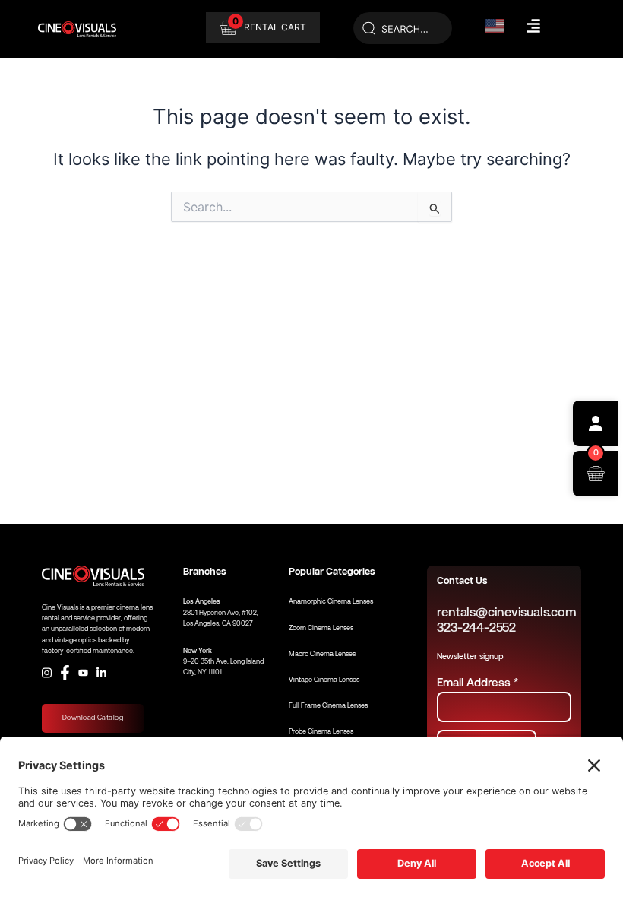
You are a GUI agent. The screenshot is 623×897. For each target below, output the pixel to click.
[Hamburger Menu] (533, 25)
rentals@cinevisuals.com (506, 612)
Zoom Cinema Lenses (321, 628)
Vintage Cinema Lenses (324, 679)
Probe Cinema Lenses (321, 731)
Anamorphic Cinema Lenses (331, 601)
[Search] (402, 29)
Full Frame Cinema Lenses (328, 705)
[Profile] (595, 423)
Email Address (477, 682)
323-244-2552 (476, 627)
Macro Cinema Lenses (322, 654)
